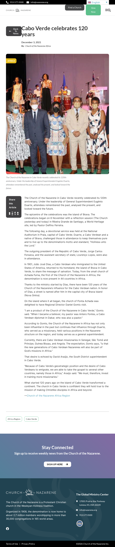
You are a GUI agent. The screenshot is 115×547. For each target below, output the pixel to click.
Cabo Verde (31, 419)
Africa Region (14, 419)
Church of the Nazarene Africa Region (48, 395)
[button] (106, 10)
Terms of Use (12, 543)
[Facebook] (7, 528)
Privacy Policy (28, 543)
